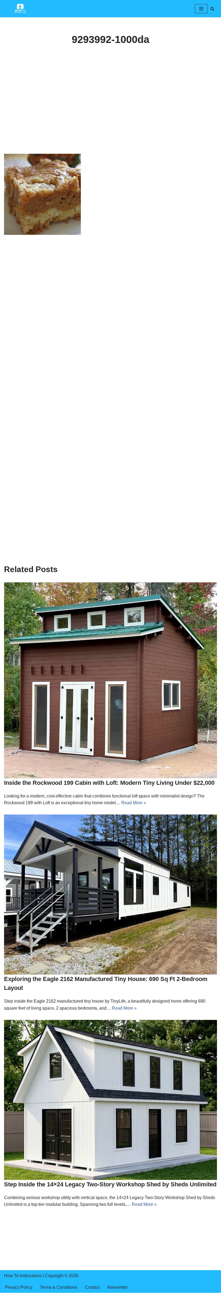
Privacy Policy (18, 1287)
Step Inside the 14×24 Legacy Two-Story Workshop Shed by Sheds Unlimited (110, 1184)
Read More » (133, 802)
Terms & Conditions (58, 1287)
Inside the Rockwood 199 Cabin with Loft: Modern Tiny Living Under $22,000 (109, 782)
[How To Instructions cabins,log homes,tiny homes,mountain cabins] (20, 9)
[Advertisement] (110, 114)
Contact (92, 1287)
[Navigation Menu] (201, 8)
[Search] (212, 9)
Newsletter (117, 1287)
